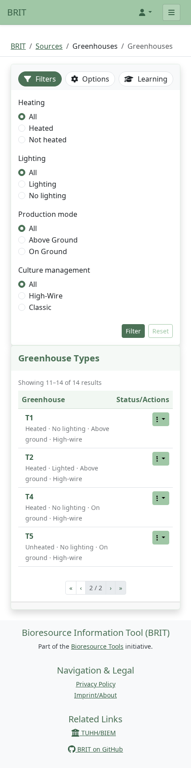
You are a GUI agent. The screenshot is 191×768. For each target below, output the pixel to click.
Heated (41, 128)
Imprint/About (95, 695)
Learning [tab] (151, 79)
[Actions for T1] (160, 419)
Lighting (42, 184)
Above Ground (53, 240)
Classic (40, 307)
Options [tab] (94, 79)
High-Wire (46, 296)
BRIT (16, 12)
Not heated (48, 140)
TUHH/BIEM (98, 733)
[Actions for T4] (160, 498)
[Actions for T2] (160, 459)
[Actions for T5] (160, 538)
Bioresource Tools (97, 646)
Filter (133, 331)
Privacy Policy (95, 684)
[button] (144, 12)
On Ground (48, 251)
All (33, 116)
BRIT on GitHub (99, 749)
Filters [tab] (45, 79)
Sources (49, 46)
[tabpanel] (95, 217)
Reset (160, 331)
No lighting (47, 195)
